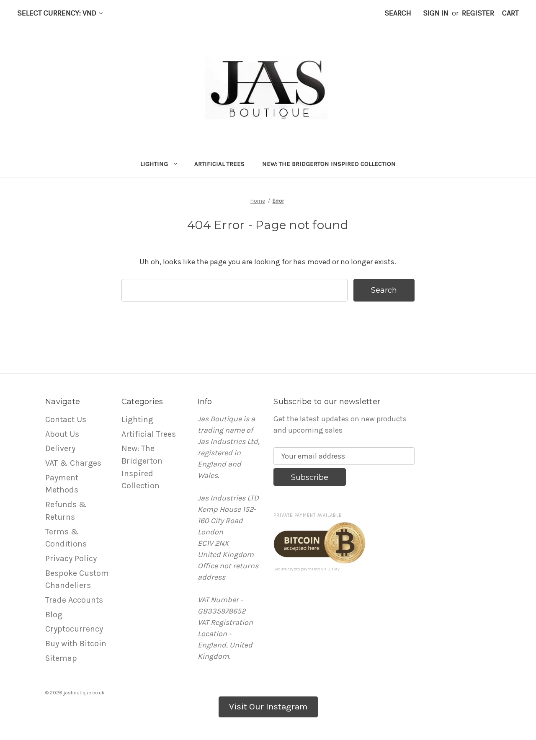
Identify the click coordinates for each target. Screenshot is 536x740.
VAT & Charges (73, 463)
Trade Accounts (74, 600)
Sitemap (61, 658)
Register (478, 13)
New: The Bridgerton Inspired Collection (329, 164)
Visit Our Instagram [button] (268, 706)
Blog (53, 614)
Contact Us (65, 419)
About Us (62, 434)
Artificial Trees (219, 164)
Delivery (60, 448)
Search (397, 13)
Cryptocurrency (74, 629)
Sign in (435, 13)
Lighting (154, 164)
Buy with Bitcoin (75, 643)
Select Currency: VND (57, 13)
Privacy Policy (71, 558)
